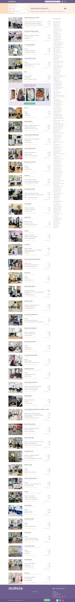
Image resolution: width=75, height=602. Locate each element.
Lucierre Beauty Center (30, 148)
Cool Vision (27, 244)
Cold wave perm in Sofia (57, 149)
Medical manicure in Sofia (57, 68)
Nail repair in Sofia (56, 77)
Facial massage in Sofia (57, 84)
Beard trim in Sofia (56, 48)
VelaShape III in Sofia (56, 208)
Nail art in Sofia (55, 69)
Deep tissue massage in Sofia (58, 126)
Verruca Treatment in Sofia (57, 171)
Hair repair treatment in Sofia (58, 101)
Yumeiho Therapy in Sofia (57, 206)
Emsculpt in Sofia (56, 202)
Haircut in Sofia (55, 63)
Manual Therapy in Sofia (57, 175)
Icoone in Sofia (55, 215)
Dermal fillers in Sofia (56, 191)
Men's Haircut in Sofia (57, 37)
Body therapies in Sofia (57, 103)
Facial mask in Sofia (56, 139)
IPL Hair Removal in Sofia (57, 41)
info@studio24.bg (59, 588)
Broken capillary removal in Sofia (58, 183)
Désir (25, 71)
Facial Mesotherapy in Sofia (58, 116)
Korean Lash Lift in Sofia (57, 176)
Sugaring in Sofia (56, 184)
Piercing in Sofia (56, 140)
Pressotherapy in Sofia (57, 161)
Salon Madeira (27, 203)
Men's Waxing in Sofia (57, 51)
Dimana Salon (27, 532)
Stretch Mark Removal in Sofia (58, 193)
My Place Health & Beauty (30, 478)
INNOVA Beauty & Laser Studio (31, 17)
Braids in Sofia (55, 59)
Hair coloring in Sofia (56, 72)
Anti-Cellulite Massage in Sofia (58, 47)
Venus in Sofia (55, 216)
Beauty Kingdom (28, 121)
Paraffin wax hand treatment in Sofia (58, 119)
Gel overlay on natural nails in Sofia (59, 76)
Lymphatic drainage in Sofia (58, 66)
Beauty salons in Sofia (57, 21)
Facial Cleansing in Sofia (57, 39)
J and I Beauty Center (29, 545)
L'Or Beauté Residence (29, 44)
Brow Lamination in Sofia (57, 92)
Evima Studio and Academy (30, 382)
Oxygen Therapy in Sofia (57, 108)
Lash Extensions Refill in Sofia (58, 87)
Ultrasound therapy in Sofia (57, 201)
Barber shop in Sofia (35, 11)
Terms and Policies (57, 594)
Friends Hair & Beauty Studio (31, 31)
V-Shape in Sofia (56, 212)
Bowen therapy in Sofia (57, 204)
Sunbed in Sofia (56, 198)
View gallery (29, 103)
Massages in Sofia (43, 11)
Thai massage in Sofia (57, 36)
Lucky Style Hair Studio (30, 58)
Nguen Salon (27, 217)
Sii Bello (26, 491)
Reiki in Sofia (55, 54)
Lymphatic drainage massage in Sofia (58, 142)
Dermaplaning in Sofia (57, 217)
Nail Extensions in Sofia (57, 50)
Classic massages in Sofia (57, 65)
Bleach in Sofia (55, 94)
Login (55, 591)
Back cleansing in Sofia (57, 151)
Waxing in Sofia (55, 32)
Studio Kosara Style (29, 437)
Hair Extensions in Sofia (57, 111)
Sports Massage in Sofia (57, 55)
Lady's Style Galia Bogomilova (31, 134)
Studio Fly (26, 175)
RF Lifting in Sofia (56, 99)
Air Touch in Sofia (56, 157)
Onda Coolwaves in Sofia (57, 219)
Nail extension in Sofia (57, 70)
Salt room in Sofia (56, 205)
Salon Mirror (27, 272)
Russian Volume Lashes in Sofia (58, 61)
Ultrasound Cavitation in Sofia (58, 123)
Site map (35, 591)
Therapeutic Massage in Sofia (58, 44)
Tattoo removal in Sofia (57, 173)
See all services (46, 27)
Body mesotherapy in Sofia (57, 186)
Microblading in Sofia (56, 33)
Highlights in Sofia (56, 78)
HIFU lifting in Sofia (56, 152)
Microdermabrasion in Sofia (58, 104)
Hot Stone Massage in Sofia (58, 165)
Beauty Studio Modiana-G (30, 328)
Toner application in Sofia (57, 81)
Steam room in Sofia (56, 223)
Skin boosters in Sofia (57, 195)
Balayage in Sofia (56, 58)
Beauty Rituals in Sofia (57, 209)
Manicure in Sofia (56, 28)
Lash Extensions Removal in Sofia (59, 95)
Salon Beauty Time (28, 451)
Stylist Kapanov (28, 505)
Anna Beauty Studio (29, 518)
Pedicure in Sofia (56, 40)
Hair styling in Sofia (56, 80)
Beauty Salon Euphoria (29, 286)
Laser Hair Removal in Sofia (58, 29)
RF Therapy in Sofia (56, 121)
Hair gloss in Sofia (56, 148)
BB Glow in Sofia (56, 182)
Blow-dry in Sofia (56, 73)
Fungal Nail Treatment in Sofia (58, 158)
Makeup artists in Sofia (57, 35)
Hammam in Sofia (56, 226)
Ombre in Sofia (55, 145)
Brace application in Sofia (57, 156)
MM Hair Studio (28, 464)
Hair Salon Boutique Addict (31, 355)
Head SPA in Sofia (56, 197)
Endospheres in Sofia (56, 190)
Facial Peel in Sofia (56, 105)
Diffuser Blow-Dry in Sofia (57, 128)
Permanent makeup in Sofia (58, 62)
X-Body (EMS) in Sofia (57, 167)
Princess (26, 230)
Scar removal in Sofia (56, 179)
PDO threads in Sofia (56, 187)
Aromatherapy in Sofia (57, 137)
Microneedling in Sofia (57, 100)
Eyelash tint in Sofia (56, 112)
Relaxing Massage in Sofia (57, 114)
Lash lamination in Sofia (57, 85)
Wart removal (55, 224)
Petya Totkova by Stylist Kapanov (32, 259)
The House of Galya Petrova (31, 314)
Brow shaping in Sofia (57, 46)
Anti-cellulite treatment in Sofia (58, 124)
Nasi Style (26, 573)
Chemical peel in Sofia (57, 107)
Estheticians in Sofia (61, 11)
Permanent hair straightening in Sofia (58, 133)
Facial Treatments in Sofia (57, 74)
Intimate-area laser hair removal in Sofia (59, 97)
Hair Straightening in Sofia (57, 115)
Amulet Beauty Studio (29, 189)
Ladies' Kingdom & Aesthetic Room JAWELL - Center (36, 409)
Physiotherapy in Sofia (57, 169)
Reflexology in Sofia (56, 130)
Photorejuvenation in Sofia (57, 146)
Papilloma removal (56, 194)
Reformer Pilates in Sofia (57, 213)
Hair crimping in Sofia (56, 144)
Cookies (55, 595)
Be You (26, 107)
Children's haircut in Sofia (57, 57)
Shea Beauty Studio (29, 368)
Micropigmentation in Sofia (57, 127)
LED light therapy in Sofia (57, 135)
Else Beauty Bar (28, 559)
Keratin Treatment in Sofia (57, 110)
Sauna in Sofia (55, 227)
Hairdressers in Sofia (52, 11)
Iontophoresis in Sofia (57, 189)
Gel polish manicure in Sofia (58, 43)
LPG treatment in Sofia (57, 168)
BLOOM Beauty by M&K (30, 341)
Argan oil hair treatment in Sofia (58, 180)
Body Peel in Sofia (56, 164)
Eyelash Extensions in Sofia (57, 52)
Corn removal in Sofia (57, 160)
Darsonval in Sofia (56, 131)
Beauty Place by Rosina (29, 424)
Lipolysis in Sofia (56, 220)
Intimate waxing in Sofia (57, 88)
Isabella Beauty (28, 395)
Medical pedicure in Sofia (57, 30)
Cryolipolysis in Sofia (56, 178)
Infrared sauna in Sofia (57, 211)
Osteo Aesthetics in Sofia (57, 162)
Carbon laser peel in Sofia (57, 136)
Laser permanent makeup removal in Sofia (59, 154)
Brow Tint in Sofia (56, 91)
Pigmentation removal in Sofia (58, 172)
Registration (56, 592)
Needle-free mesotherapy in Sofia (59, 120)
